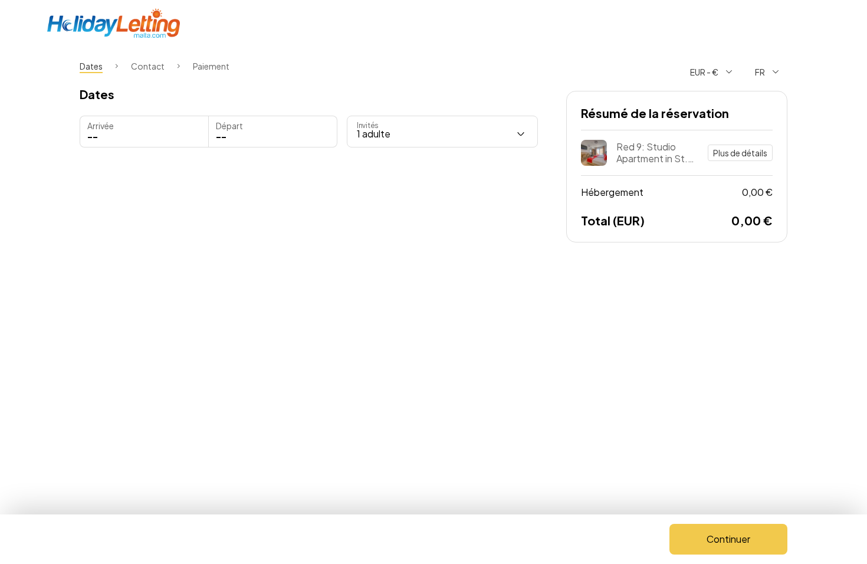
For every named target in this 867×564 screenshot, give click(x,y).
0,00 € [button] (677, 192)
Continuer (728, 539)
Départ (229, 125)
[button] (273, 131)
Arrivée (100, 125)
